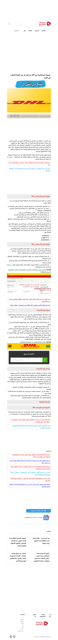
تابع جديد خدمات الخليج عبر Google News (33, 517)
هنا (9, 206)
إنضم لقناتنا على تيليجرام (37, 511)
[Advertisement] (29, 10)
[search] (9, 24)
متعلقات (48, 531)
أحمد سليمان (42, 116)
